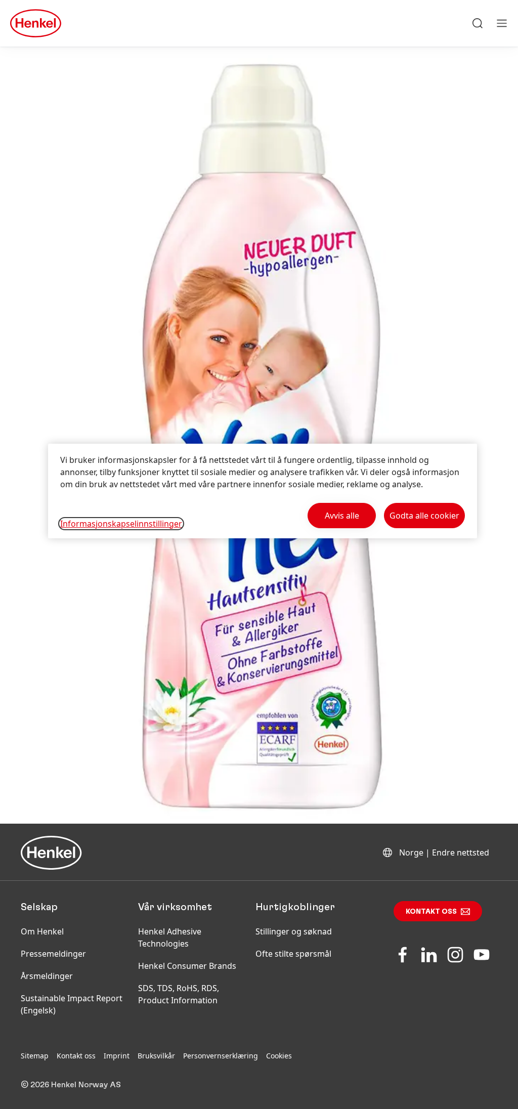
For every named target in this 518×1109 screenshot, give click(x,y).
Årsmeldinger (47, 976)
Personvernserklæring (220, 1055)
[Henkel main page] (35, 23)
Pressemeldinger (53, 953)
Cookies (279, 1055)
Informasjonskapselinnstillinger (121, 523)
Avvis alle (342, 515)
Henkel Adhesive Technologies (169, 937)
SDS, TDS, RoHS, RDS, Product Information (178, 994)
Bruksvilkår (156, 1055)
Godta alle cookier (424, 515)
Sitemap (35, 1055)
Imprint (117, 1055)
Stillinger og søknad (293, 931)
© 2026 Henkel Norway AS (71, 1085)
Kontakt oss (431, 911)
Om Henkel (42, 931)
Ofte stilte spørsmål (293, 953)
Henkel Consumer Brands (187, 965)
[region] (262, 491)
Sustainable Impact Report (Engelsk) (71, 1004)
